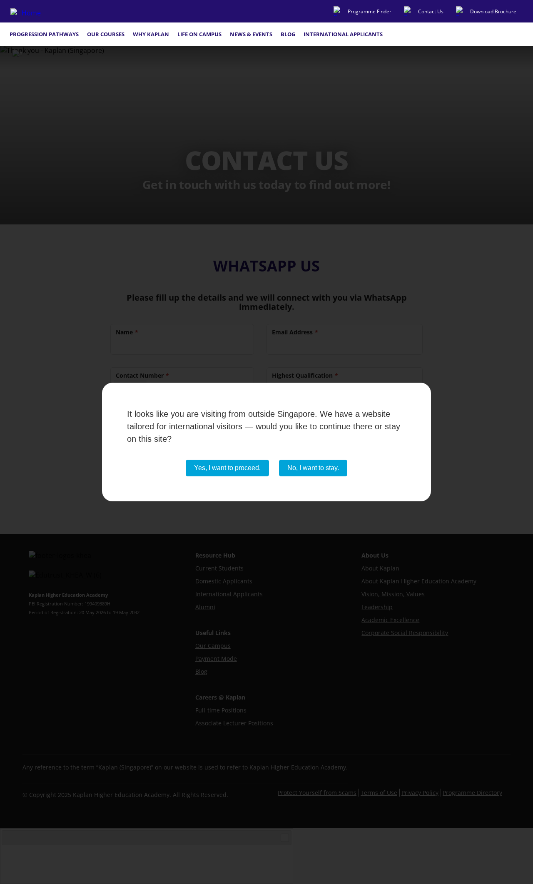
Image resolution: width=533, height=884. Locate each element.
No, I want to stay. (313, 467)
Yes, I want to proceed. (227, 467)
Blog (288, 34)
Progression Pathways (44, 34)
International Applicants (343, 34)
